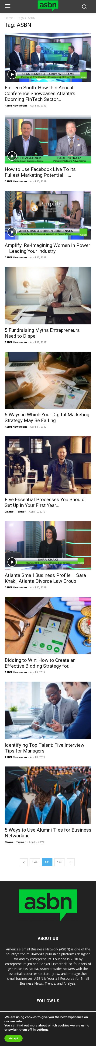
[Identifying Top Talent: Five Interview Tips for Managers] (48, 710)
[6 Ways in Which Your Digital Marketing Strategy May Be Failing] (48, 380)
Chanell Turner (15, 511)
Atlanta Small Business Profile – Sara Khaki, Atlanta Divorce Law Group (45, 578)
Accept (13, 1038)
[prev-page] (24, 862)
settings (42, 1030)
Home (9, 18)
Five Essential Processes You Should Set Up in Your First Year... (45, 502)
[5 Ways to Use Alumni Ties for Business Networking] (48, 795)
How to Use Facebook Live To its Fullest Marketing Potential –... (40, 172)
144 (34, 862)
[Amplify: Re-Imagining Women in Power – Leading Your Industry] (48, 215)
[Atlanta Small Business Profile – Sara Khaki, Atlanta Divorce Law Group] (48, 545)
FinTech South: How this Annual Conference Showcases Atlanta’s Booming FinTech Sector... (40, 93)
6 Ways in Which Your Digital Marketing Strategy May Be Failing (47, 417)
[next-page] (71, 862)
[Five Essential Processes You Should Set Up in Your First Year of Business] (48, 465)
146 (59, 862)
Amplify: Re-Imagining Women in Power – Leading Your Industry (47, 248)
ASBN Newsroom (16, 105)
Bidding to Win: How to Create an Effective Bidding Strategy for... (40, 663)
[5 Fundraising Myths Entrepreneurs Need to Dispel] (48, 295)
